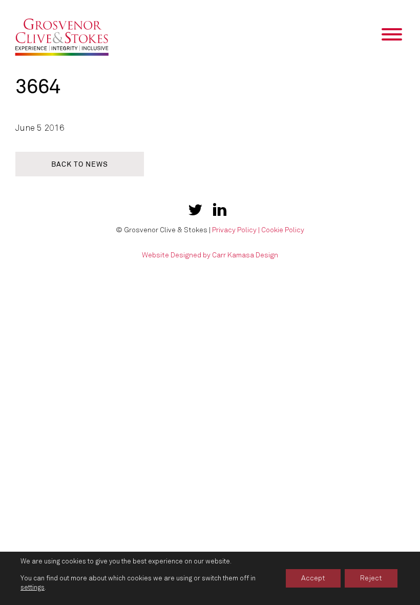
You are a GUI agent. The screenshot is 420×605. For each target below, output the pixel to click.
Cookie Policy (282, 230)
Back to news (79, 164)
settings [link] (32, 587)
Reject (371, 578)
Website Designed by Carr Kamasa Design (210, 255)
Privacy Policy (234, 230)
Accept (313, 578)
